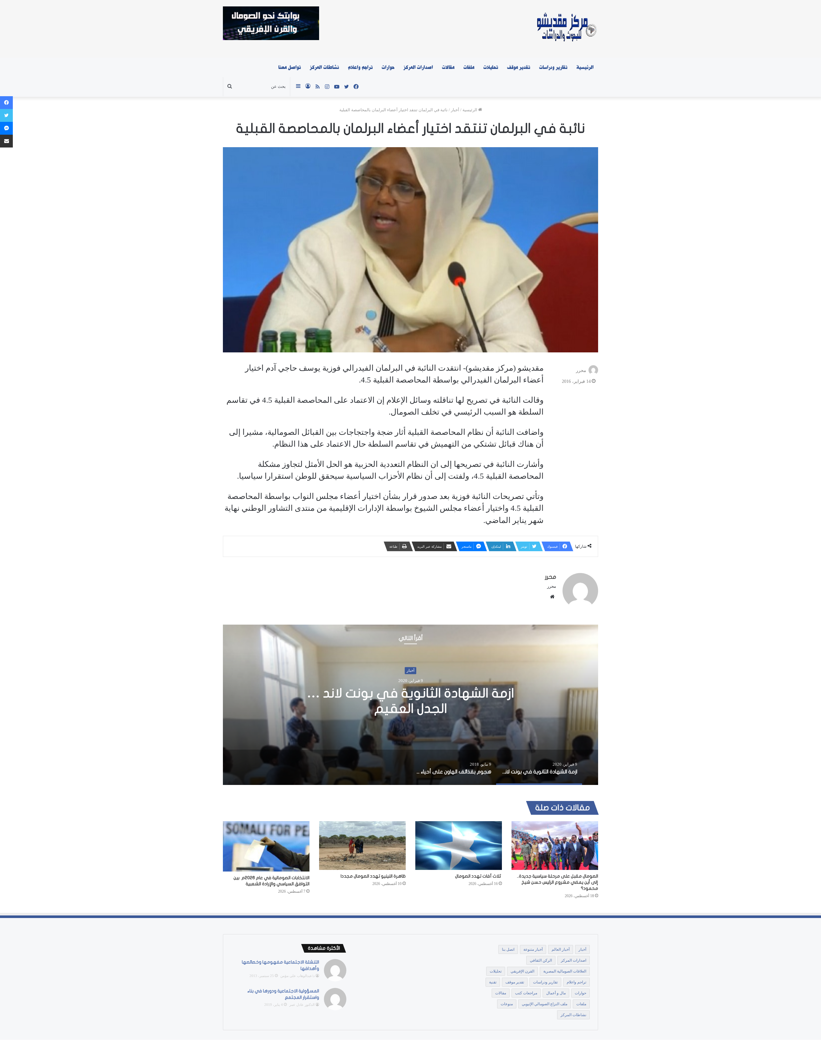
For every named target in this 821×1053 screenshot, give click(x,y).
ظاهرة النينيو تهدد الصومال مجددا (373, 876)
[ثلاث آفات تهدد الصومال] (458, 845)
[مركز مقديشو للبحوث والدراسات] (566, 29)
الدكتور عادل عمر (302, 1005)
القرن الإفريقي (522, 971)
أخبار (455, 109)
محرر (581, 370)
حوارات (388, 67)
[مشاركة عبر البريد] (6, 141)
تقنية (492, 982)
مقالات (448, 67)
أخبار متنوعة (533, 949)
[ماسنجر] (6, 128)
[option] (410, 705)
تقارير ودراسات (553, 67)
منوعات (507, 1004)
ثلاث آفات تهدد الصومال (478, 876)
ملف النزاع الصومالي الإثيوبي (544, 1004)
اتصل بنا (508, 949)
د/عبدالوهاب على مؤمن (297, 976)
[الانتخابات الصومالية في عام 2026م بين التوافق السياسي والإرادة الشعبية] (266, 846)
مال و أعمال (556, 993)
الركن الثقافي (541, 960)
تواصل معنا (289, 67)
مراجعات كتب (526, 993)
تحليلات (490, 67)
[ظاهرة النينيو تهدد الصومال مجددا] (362, 845)
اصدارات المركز (418, 67)
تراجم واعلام (360, 67)
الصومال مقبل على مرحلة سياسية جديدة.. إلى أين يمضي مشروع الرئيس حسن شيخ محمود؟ (557, 882)
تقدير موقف (518, 67)
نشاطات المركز (324, 67)
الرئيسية (585, 67)
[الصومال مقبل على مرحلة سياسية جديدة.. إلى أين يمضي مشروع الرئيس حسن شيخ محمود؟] (555, 845)
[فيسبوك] (6, 102)
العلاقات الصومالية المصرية (564, 971)
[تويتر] (6, 115)
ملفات (468, 67)
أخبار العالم (561, 949)
